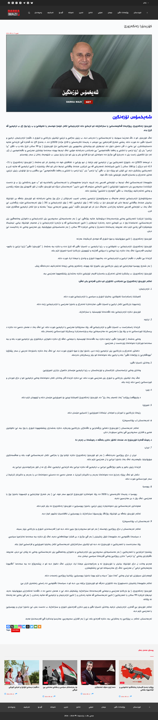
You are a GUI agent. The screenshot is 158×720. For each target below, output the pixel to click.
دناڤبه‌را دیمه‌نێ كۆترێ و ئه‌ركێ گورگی (24, 687)
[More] (39, 626)
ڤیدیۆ (61, 12)
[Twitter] (31, 626)
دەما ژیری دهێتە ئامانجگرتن (105, 687)
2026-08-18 (48, 697)
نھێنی (100, 12)
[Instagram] (16, 3)
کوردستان (137, 12)
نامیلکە (71, 12)
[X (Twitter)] (13, 3)
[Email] (35, 626)
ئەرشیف (50, 12)
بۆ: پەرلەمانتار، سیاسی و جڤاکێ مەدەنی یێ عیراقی (60, 688)
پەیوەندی (38, 12)
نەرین (81, 12)
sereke (15, 630)
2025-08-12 (10, 33)
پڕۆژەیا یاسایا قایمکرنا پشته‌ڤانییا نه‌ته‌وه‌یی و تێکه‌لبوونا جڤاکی (136, 688)
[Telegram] (24, 3)
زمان (144, 3)
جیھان (110, 12)
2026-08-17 (86, 694)
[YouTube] (20, 3)
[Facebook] (9, 3)
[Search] (29, 13)
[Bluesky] (32, 3)
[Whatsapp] (16, 626)
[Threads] (28, 3)
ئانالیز (90, 12)
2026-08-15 (125, 697)
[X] (12, 626)
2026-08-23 (10, 694)
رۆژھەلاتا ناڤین (123, 12)
